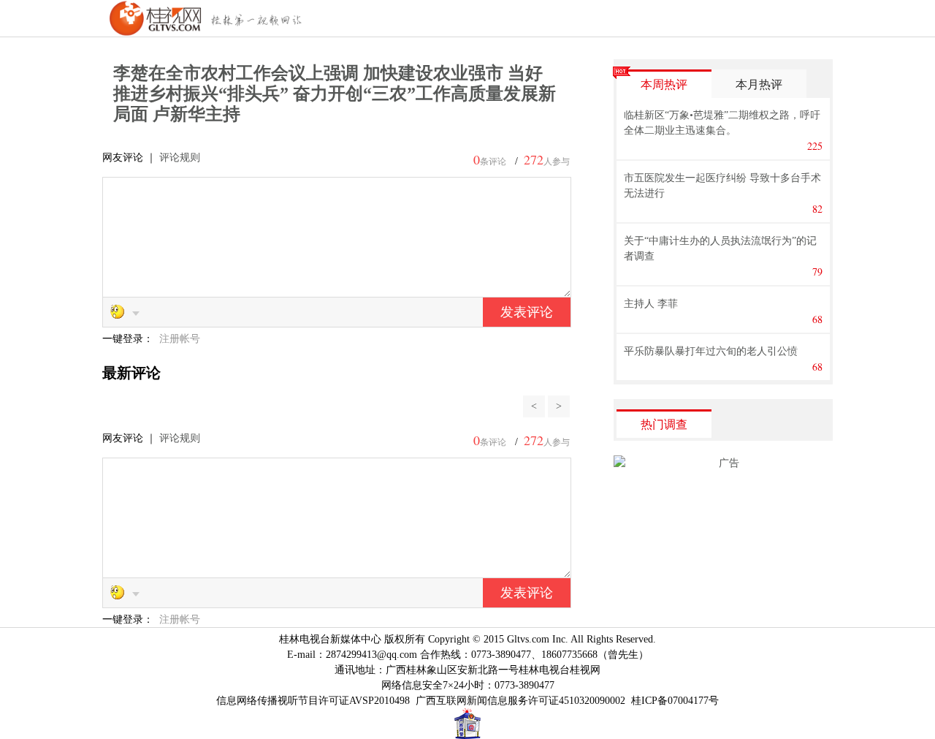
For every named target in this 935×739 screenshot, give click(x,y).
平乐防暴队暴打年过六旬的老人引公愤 (711, 351)
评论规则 (179, 157)
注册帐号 (179, 338)
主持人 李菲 (651, 303)
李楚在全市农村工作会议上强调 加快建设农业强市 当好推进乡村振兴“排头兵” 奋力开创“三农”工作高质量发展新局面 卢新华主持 (334, 94)
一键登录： (129, 338)
